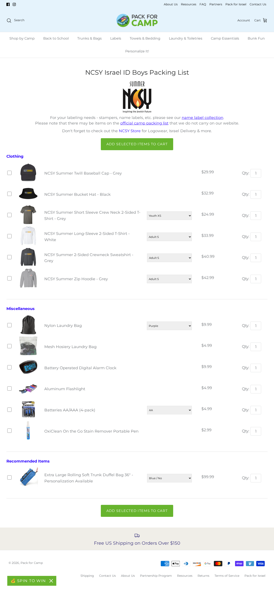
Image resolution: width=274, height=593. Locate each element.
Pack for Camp (32, 563)
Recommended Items (28, 461)
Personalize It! (137, 51)
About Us (171, 4)
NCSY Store (130, 131)
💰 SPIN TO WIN (28, 580)
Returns (203, 576)
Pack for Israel (235, 4)
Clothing (15, 156)
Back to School (56, 38)
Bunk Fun (256, 38)
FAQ (203, 4)
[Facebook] (8, 4)
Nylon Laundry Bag (63, 325)
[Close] (51, 581)
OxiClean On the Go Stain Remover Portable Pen (91, 431)
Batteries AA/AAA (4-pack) (69, 410)
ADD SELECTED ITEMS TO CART (137, 144)
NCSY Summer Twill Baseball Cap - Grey (83, 173)
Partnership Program (156, 576)
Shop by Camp (22, 38)
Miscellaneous (20, 308)
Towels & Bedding (145, 38)
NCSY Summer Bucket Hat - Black (77, 194)
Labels (115, 38)
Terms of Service (226, 576)
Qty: (245, 173)
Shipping (87, 576)
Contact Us (258, 4)
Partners (215, 4)
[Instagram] (14, 4)
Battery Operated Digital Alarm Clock (80, 368)
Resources (188, 4)
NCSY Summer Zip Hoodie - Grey (76, 279)
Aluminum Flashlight (64, 389)
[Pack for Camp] (137, 20)
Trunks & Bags (89, 38)
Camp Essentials (225, 38)
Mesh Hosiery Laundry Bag (70, 346)
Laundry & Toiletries (185, 38)
